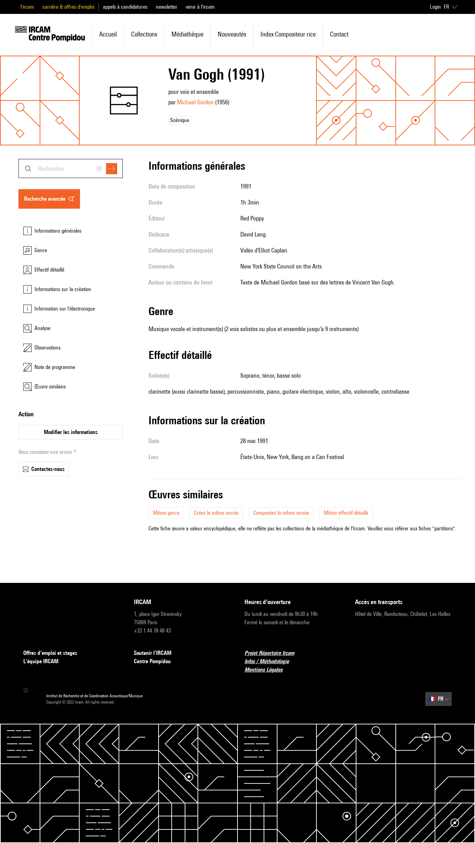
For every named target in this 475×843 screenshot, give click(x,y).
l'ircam (27, 6)
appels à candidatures (125, 6)
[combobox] (70, 168)
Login (435, 6)
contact (339, 34)
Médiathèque (187, 34)
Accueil (108, 34)
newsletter (166, 6)
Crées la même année (216, 512)
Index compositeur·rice (288, 34)
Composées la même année (281, 512)
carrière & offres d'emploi (68, 6)
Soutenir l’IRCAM (152, 653)
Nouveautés (232, 34)
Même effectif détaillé (346, 512)
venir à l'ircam (200, 6)
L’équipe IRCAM (40, 661)
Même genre (166, 512)
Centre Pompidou (152, 661)
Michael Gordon (195, 102)
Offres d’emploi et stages (50, 653)
